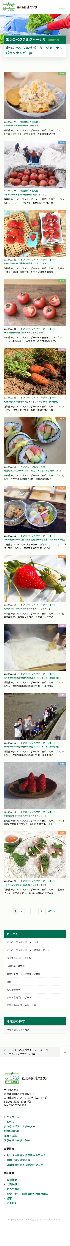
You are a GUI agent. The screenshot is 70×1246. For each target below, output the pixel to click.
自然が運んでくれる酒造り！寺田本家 (21, 125)
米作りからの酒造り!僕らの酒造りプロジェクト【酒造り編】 (32, 677)
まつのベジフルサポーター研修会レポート (28, 950)
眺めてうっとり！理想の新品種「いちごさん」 (25, 263)
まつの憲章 (13, 1189)
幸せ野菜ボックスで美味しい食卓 (23, 973)
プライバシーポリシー (17, 1140)
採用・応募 (10, 1135)
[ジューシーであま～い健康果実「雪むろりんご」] (35, 164)
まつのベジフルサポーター (19, 1126)
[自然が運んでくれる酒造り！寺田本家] (35, 95)
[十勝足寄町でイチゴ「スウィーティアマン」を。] (35, 785)
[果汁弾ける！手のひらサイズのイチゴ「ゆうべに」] (35, 578)
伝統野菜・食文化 (29, 121)
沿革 (9, 1198)
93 (42, 911)
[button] (62, 7)
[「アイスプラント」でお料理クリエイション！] (35, 854)
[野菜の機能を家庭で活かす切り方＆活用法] (35, 302)
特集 (9, 981)
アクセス (12, 1203)
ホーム (8, 1050)
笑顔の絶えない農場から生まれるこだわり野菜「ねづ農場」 (31, 401)
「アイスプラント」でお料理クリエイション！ (25, 884)
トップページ (11, 1117)
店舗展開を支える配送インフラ (25, 1164)
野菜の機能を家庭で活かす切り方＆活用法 (23, 332)
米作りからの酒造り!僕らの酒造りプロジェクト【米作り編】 (32, 746)
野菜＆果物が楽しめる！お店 (21, 1005)
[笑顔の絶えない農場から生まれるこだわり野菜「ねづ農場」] (35, 371)
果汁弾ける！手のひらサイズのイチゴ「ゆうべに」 (27, 608)
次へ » (51, 911)
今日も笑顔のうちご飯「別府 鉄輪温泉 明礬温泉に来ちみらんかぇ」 (35, 539)
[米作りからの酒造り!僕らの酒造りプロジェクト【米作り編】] (35, 716)
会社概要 (12, 1179)
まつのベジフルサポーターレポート (38, 259)
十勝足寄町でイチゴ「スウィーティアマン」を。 (26, 815)
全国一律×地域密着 (18, 1160)
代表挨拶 (12, 1184)
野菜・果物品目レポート (19, 997)
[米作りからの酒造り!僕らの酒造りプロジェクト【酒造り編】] (35, 647)
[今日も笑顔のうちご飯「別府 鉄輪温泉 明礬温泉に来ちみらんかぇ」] (35, 509)
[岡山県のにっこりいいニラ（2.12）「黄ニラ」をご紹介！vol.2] (35, 440)
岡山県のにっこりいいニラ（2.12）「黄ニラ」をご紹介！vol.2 (32, 470)
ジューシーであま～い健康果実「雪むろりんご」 (26, 194)
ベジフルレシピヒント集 (32, 466)
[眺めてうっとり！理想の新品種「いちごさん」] (35, 233)
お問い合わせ (11, 1131)
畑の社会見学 (13, 989)
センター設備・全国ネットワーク (26, 1155)
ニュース (9, 1121)
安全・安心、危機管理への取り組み (27, 1194)
